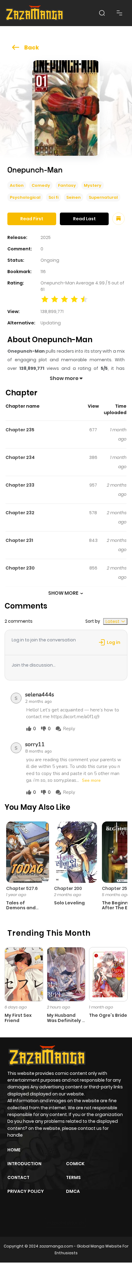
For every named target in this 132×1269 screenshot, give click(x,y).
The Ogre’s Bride (108, 1015)
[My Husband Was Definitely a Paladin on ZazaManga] (66, 974)
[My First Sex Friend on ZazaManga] (24, 974)
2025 (46, 237)
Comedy (41, 185)
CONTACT (18, 1177)
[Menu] (119, 12)
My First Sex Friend (18, 1018)
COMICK (75, 1164)
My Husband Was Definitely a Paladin (66, 1020)
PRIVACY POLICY (25, 1191)
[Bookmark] (118, 219)
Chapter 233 (20, 485)
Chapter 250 (116, 888)
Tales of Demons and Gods (21, 908)
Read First (31, 219)
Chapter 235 (20, 430)
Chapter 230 (20, 568)
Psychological (25, 197)
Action (17, 185)
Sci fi (53, 197)
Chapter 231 (19, 540)
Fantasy (67, 185)
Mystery (92, 185)
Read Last (84, 219)
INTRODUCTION (24, 1164)
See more (91, 780)
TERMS (73, 1177)
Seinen (73, 197)
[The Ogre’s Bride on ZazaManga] (108, 974)
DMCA (73, 1191)
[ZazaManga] (35, 13)
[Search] (102, 13)
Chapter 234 (20, 457)
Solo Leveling (69, 903)
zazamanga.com (56, 1246)
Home (14, 1150)
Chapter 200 (68, 888)
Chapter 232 (20, 513)
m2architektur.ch (65, 1223)
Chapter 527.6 (22, 888)
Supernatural (103, 197)
